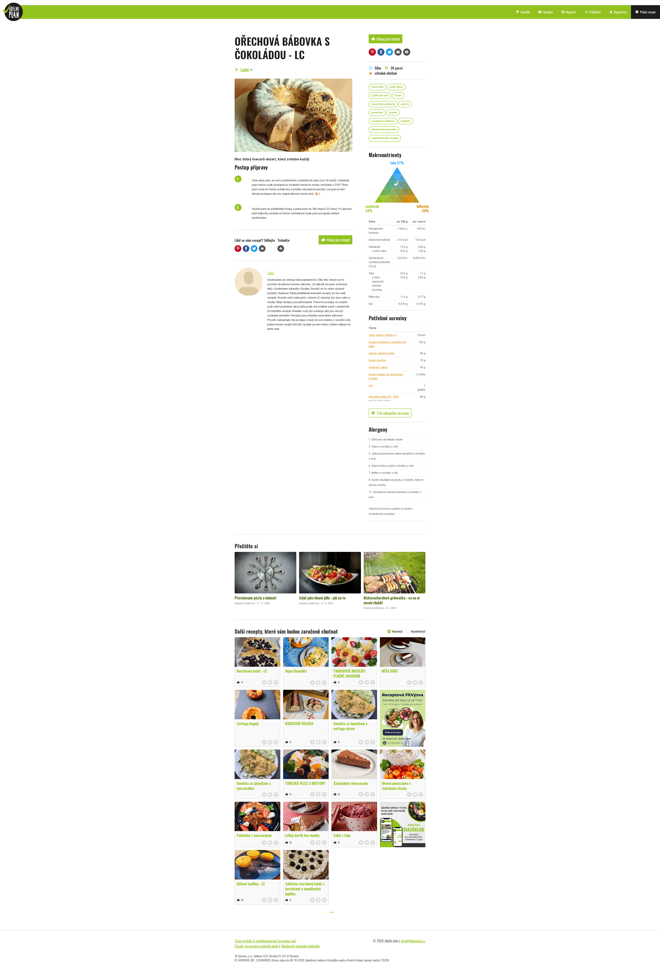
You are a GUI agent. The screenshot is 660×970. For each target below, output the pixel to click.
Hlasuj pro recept (335, 239)
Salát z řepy (342, 835)
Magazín (568, 12)
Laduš (245, 69)
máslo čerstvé (377, 360)
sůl (370, 385)
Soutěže (523, 12)
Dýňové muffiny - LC (251, 883)
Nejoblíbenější (418, 631)
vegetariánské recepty (384, 138)
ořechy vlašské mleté (381, 353)
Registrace (618, 12)
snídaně (405, 121)
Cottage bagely (248, 723)
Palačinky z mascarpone (254, 835)
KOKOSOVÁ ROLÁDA (299, 723)
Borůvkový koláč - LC (252, 671)
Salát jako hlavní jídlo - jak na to (322, 597)
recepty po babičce (382, 121)
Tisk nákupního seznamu (390, 413)
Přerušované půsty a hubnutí (255, 597)
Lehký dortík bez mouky (302, 835)
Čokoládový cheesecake (350, 783)
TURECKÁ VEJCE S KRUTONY (305, 783)
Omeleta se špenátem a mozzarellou (254, 785)
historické (377, 87)
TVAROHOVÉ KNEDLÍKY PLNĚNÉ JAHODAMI (349, 673)
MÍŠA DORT (390, 671)
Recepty (545, 12)
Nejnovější (397, 631)
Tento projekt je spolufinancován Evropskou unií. (265, 940)
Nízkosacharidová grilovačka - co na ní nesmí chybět (392, 600)
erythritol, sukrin (378, 367)
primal (393, 112)
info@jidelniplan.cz (413, 940)
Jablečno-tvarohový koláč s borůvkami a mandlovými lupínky (304, 888)
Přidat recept (645, 12)
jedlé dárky (396, 87)
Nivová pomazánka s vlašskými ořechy (396, 785)
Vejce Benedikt (296, 671)
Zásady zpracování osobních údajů (256, 946)
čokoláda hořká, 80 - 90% (384, 396)
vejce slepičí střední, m (382, 335)
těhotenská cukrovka (383, 129)
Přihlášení (592, 12)
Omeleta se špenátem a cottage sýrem (350, 726)
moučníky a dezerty (383, 104)
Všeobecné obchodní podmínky (300, 946)
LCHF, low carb (380, 95)
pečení (405, 104)
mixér (398, 95)
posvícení (377, 112)
